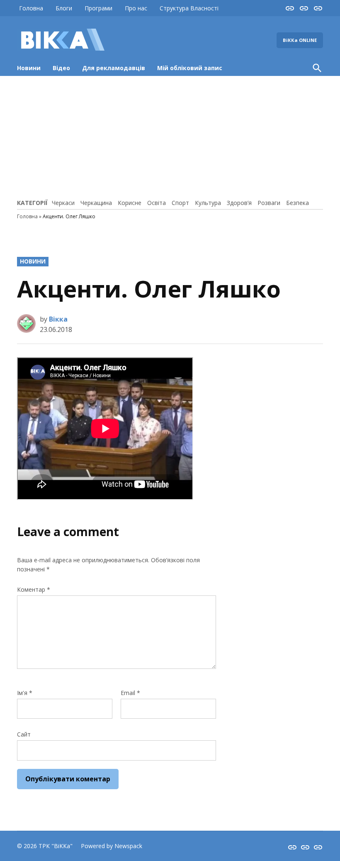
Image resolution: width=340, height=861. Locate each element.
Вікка (58, 319)
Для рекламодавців (113, 68)
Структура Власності (189, 8)
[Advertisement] (170, 136)
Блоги (64, 8)
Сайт (24, 734)
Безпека (297, 203)
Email (130, 693)
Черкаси (63, 203)
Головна (31, 8)
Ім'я (24, 693)
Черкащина (96, 203)
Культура (208, 203)
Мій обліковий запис (189, 68)
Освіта (156, 203)
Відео (61, 68)
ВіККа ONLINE (300, 40)
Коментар (33, 589)
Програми (98, 8)
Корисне (129, 203)
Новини (29, 68)
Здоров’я (239, 203)
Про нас (136, 8)
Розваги (268, 203)
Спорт (180, 203)
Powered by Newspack (111, 846)
